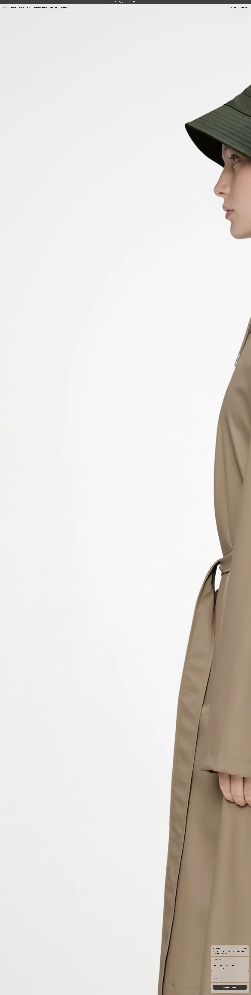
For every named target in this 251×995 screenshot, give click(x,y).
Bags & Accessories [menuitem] (40, 7)
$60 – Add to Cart (230, 987)
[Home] (5, 7)
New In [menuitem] (13, 7)
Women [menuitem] (21, 7)
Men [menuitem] (28, 7)
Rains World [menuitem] (65, 7)
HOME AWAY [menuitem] (54, 7)
